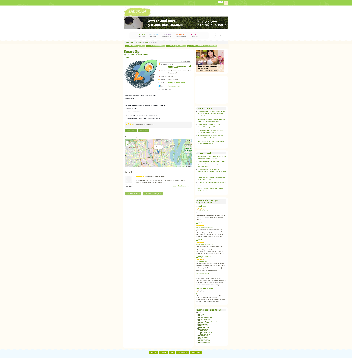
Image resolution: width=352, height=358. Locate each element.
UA (218, 1)
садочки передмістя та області (203, 46)
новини (166, 35)
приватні (204, 330)
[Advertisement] (211, 89)
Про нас (153, 352)
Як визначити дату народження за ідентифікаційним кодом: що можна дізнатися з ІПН (212, 172)
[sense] (210, 61)
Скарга (174, 186)
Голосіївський (204, 322)
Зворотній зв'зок (182, 352)
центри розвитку (156, 46)
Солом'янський (205, 340)
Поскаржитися (144, 130)
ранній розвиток (207, 332)
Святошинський (205, 339)
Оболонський (204, 329)
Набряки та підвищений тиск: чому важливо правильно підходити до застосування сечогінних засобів (211, 164)
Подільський (204, 337)
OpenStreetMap (182, 166)
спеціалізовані (205, 319)
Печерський (204, 335)
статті (195, 35)
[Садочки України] (176, 12)
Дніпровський (204, 327)
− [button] (127, 144)
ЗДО (172, 352)
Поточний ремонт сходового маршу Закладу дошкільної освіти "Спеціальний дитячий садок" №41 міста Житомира (211, 114)
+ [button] (127, 142)
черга (153, 35)
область (203, 316)
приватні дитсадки (206, 317)
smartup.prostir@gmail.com (176, 82)
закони (181, 35)
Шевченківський (205, 342)
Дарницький (204, 324)
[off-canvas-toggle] (226, 3)
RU (221, 1)
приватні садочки (136, 46)
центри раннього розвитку (208, 321)
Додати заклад (196, 352)
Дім (142, 35)
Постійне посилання (184, 186)
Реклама (164, 352)
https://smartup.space (174, 86)
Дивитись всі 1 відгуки (152, 194)
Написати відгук (130, 130)
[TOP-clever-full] (176, 23)
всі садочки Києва (177, 46)
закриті (202, 314)
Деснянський (204, 326)
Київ (199, 312)
